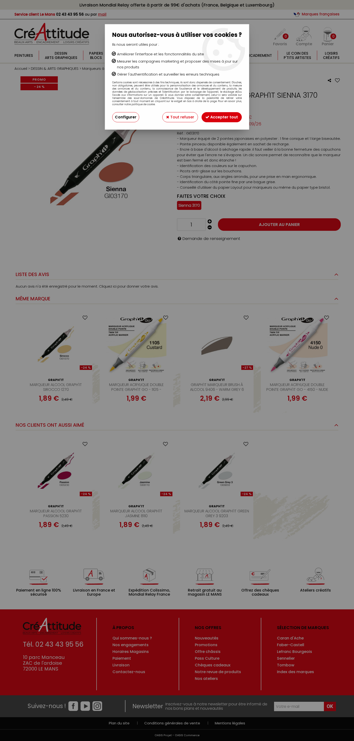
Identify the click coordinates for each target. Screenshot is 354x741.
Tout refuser (181, 117)
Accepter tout (223, 117)
